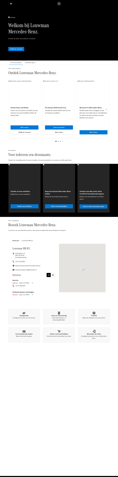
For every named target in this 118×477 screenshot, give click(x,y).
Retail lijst (15, 240)
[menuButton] (11, 3)
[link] (20, 257)
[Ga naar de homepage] (59, 4)
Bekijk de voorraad (16, 49)
